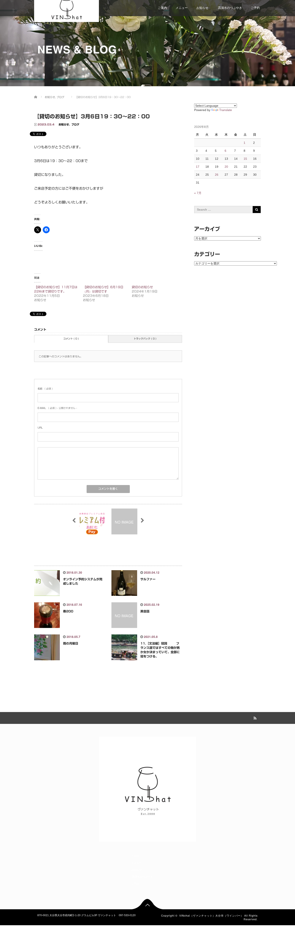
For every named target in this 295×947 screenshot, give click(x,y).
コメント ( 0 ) (71, 338)
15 (245, 158)
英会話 (144, 611)
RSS (254, 717)
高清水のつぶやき (229, 7)
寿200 (68, 611)
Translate (225, 110)
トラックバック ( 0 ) (145, 338)
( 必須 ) (45, 388)
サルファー (147, 579)
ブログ (75, 124)
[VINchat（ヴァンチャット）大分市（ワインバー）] (66, 7)
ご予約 (255, 7)
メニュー (182, 7)
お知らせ (202, 7)
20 (226, 166)
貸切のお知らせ (142, 287)
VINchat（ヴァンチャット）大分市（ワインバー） (211, 915)
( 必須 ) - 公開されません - (57, 408)
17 (197, 166)
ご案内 (162, 7)
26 (216, 174)
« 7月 (197, 193)
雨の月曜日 (70, 643)
